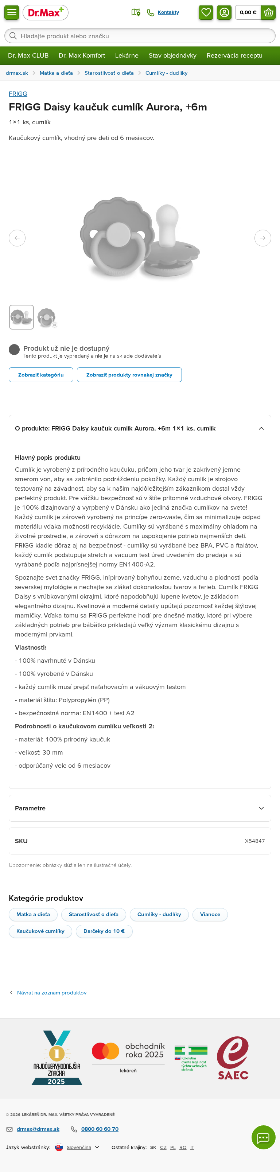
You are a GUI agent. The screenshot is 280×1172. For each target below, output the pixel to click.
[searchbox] (140, 35)
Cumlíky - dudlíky (159, 914)
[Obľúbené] (206, 12)
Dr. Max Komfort (82, 55)
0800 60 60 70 (99, 1129)
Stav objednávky (173, 55)
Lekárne (127, 55)
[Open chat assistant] (263, 1137)
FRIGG (18, 93)
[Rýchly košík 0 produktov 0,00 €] (268, 12)
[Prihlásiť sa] (224, 12)
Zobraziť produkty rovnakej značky (129, 374)
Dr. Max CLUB (28, 55)
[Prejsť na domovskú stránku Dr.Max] (46, 12)
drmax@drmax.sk (38, 1129)
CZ (163, 1147)
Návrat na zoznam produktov (51, 992)
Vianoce (210, 914)
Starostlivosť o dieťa (93, 914)
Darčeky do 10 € (104, 931)
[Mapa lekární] (136, 12)
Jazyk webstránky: (28, 1147)
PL (173, 1147)
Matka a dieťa (33, 914)
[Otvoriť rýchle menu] (11, 12)
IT (192, 1147)
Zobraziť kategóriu (41, 374)
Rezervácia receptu (234, 55)
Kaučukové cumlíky (40, 931)
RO (183, 1147)
